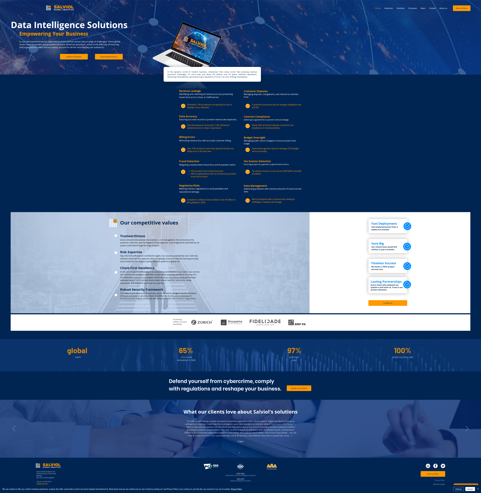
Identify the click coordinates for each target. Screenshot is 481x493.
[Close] (477, 489)
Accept (470, 489)
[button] (109, 57)
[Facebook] (435, 466)
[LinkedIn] (428, 466)
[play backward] (194, 322)
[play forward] (302, 322)
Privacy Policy (236, 489)
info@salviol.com (42, 484)
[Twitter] (443, 466)
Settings (458, 489)
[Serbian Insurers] (239, 452)
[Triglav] (241, 452)
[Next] (467, 429)
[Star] (183, 106)
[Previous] (14, 429)
